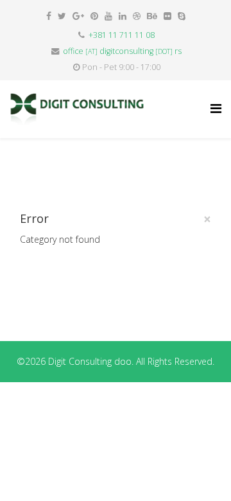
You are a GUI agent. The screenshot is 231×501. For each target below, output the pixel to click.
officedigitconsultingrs (122, 51)
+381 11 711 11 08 (122, 35)
